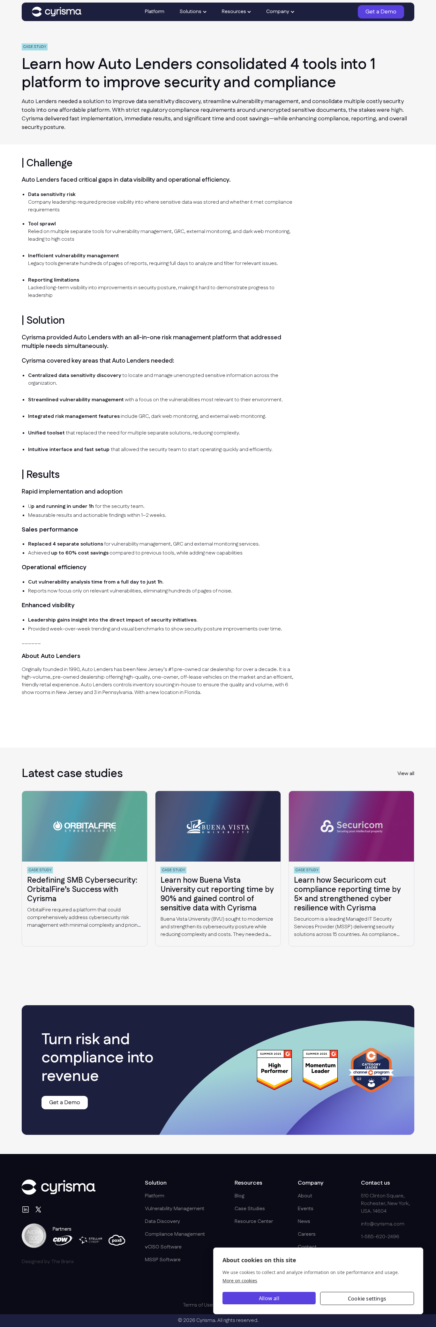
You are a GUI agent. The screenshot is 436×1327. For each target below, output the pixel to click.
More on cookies (239, 1281)
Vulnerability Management (174, 1208)
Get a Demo (380, 12)
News (304, 1221)
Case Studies (250, 1208)
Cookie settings (367, 1298)
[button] (193, 12)
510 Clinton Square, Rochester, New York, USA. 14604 (385, 1203)
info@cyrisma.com (382, 1224)
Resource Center (254, 1221)
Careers (307, 1234)
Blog (239, 1196)
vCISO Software (163, 1247)
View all (405, 774)
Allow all (269, 1298)
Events (305, 1208)
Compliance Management (175, 1234)
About (305, 1196)
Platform (154, 11)
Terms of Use (198, 1305)
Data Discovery (162, 1221)
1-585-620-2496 (380, 1236)
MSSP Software (163, 1259)
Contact (307, 1247)
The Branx (62, 1261)
